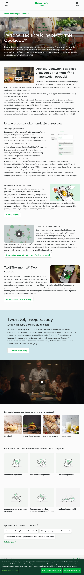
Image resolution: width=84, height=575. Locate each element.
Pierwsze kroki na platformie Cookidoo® (21, 531)
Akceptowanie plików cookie (51, 570)
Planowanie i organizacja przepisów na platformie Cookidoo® (29, 536)
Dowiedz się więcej (18, 350)
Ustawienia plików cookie (10, 570)
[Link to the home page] (42, 4)
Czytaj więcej (12, 214)
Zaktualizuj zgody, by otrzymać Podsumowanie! (28, 255)
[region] (42, 567)
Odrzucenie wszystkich (72, 570)
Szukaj (77, 5)
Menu (6, 5)
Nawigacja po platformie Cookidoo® (55, 531)
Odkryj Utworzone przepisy (18, 299)
